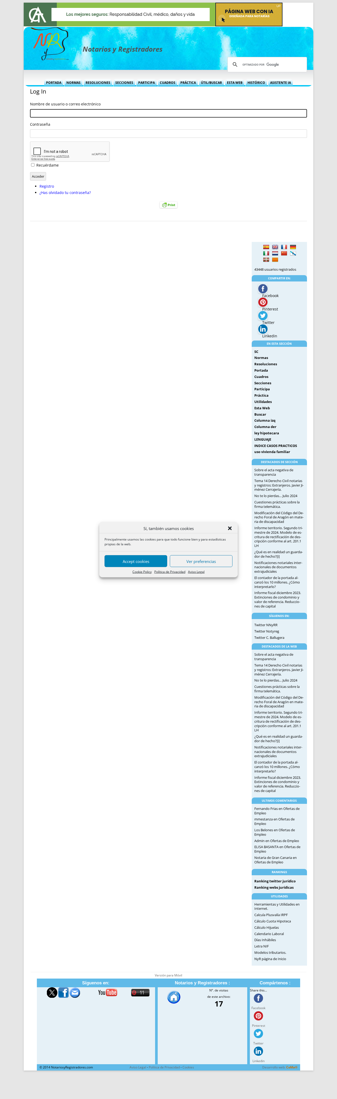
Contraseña (40, 124)
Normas (73, 82)
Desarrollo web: (280, 1067)
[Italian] (266, 253)
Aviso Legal (196, 572)
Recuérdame (47, 165)
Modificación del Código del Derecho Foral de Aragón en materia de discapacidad (279, 517)
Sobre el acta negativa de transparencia (273, 472)
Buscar (260, 414)
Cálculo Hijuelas (266, 927)
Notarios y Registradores (122, 49)
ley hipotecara (266, 433)
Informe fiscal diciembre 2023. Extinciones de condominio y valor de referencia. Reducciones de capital (277, 599)
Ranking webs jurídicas (274, 887)
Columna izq (264, 420)
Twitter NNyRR (265, 625)
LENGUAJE (262, 439)
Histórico (256, 82)
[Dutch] (275, 253)
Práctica (188, 82)
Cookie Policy (142, 572)
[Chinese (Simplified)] (284, 253)
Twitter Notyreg (266, 631)
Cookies (188, 1067)
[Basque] (266, 259)
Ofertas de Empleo (284, 840)
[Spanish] (266, 247)
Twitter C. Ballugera (269, 637)
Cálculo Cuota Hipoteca (272, 921)
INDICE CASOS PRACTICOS (275, 445)
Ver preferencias (201, 561)
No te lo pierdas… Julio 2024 (275, 495)
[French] (284, 247)
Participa (146, 82)
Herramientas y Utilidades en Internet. (277, 906)
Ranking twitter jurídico (275, 881)
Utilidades (263, 401)
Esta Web (234, 82)
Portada (53, 82)
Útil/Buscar (211, 82)
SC (256, 351)
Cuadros (167, 82)
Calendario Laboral (269, 933)
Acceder (38, 176)
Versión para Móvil (168, 975)
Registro (46, 186)
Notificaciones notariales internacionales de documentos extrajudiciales (278, 567)
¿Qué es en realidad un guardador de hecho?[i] (278, 554)
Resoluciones (98, 82)
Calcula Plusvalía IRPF (271, 914)
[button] (229, 528)
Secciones (124, 82)
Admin (259, 840)
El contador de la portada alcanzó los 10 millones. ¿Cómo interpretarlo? (277, 582)
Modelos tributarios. (270, 952)
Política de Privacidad (169, 572)
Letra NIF (261, 946)
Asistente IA (280, 82)
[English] (275, 247)
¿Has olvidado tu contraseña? (65, 192)
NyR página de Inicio (270, 958)
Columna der (265, 426)
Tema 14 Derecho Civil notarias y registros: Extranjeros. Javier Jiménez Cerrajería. (279, 485)
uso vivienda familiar (272, 451)
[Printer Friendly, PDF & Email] (168, 204)
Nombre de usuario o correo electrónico (65, 103)
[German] (293, 247)
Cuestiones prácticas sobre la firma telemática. (277, 504)
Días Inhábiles (265, 939)
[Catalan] (275, 259)
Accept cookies (136, 561)
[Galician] (293, 253)
